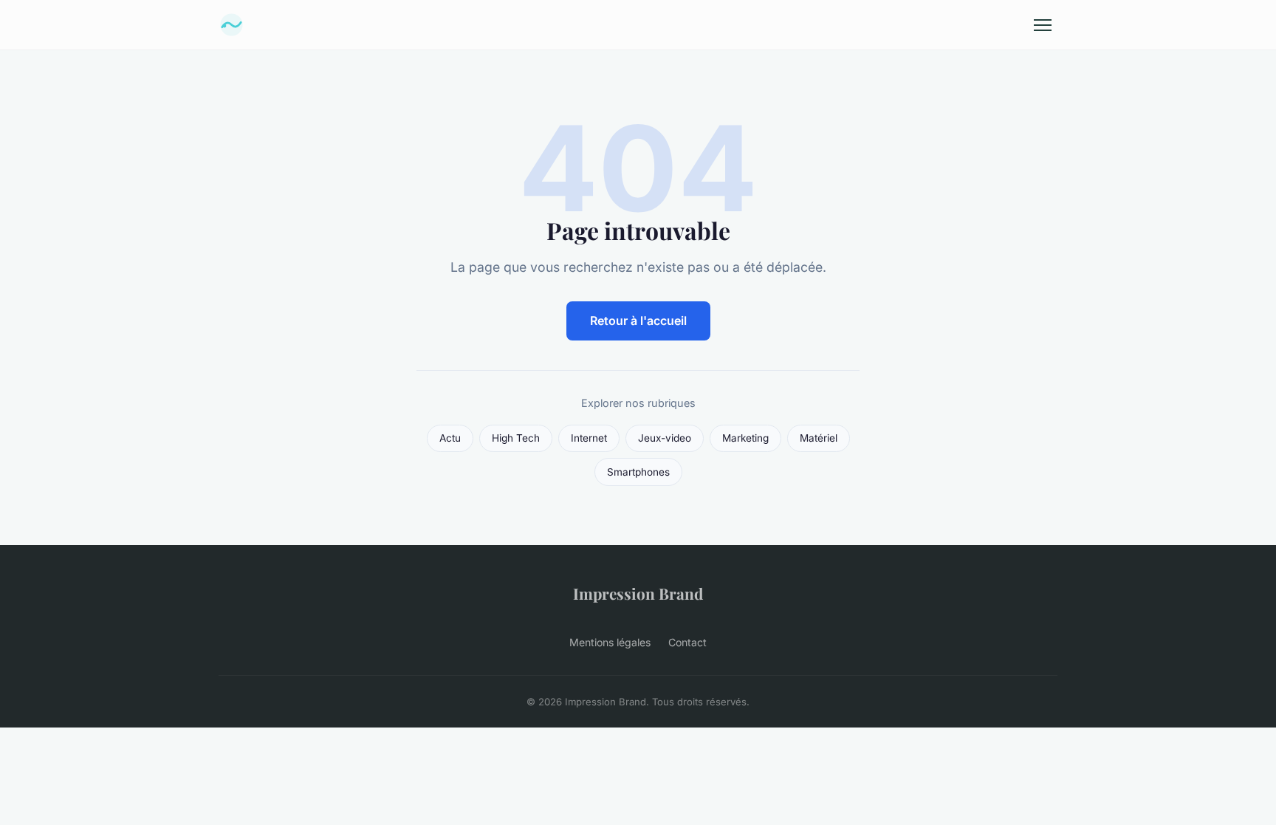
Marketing (745, 438)
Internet (589, 438)
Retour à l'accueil (638, 320)
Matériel (818, 438)
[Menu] (1042, 25)
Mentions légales (610, 642)
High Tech (516, 438)
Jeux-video (664, 438)
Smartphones (638, 472)
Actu (450, 438)
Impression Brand (638, 593)
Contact (687, 642)
